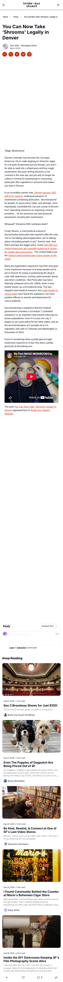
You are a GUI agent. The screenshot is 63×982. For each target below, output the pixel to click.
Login (11, 648)
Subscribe (21, 648)
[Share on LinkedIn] (23, 54)
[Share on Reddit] (29, 54)
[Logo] (31, 5)
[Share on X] (10, 54)
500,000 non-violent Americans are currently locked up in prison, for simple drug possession (31, 248)
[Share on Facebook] (4, 54)
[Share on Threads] (17, 54)
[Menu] (3, 5)
